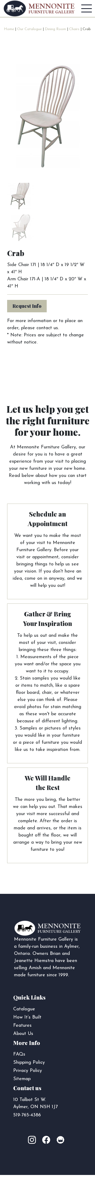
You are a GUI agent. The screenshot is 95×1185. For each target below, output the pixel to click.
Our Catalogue (29, 29)
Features (22, 1025)
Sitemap (22, 1079)
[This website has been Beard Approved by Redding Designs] (60, 1140)
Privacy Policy (27, 1070)
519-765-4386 (27, 1115)
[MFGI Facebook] (47, 1140)
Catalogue (24, 1009)
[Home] (39, 8)
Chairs (74, 29)
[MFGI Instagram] (34, 1140)
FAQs (19, 1054)
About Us (23, 1033)
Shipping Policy (29, 1062)
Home (9, 29)
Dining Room (55, 29)
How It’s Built (27, 1017)
